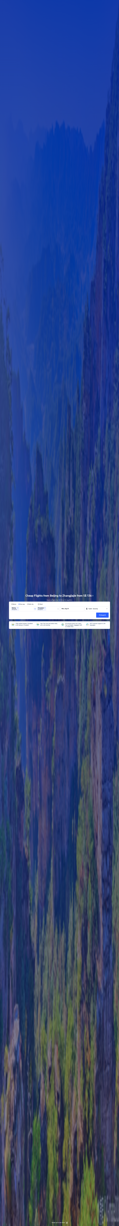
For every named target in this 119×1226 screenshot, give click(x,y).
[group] (22, 608)
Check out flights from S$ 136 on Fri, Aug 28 (59, 600)
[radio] (13, 604)
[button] (104, 2)
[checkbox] (40, 604)
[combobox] (47, 609)
